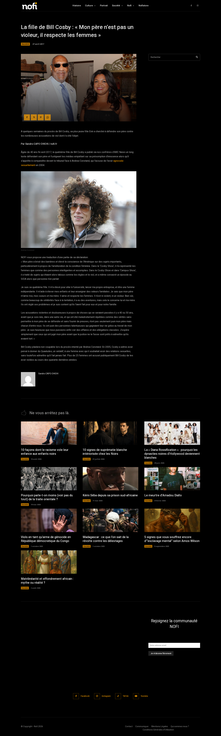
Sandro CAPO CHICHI (48, 373)
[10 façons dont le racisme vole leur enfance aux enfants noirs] (49, 433)
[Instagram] (197, 5)
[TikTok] (118, 696)
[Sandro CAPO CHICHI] (28, 379)
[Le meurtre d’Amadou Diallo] (172, 478)
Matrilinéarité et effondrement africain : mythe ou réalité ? (47, 581)
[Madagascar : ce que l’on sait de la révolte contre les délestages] (110, 520)
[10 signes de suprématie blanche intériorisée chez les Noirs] (110, 433)
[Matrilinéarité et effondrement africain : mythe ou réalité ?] (49, 562)
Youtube (144, 696)
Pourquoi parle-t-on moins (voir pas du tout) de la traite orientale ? (47, 497)
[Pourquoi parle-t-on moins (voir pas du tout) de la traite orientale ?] (49, 478)
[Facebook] (191, 5)
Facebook (85, 696)
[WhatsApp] (48, 117)
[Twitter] (34, 117)
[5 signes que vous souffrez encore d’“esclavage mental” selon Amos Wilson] (172, 520)
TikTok (126, 696)
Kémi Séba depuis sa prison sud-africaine (110, 495)
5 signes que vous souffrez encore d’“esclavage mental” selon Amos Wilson (172, 539)
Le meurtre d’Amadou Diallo (163, 495)
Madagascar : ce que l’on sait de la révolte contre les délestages (106, 539)
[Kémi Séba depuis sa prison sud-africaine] (110, 478)
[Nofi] (37, 5)
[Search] (197, 57)
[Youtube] (136, 696)
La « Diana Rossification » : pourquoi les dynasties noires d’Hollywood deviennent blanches (172, 454)
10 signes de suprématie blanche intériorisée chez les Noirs (105, 452)
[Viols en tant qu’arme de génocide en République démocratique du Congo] (49, 520)
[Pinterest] (41, 117)
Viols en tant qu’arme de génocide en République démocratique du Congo (46, 539)
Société (25, 44)
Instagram (106, 696)
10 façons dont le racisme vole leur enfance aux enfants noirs (44, 452)
